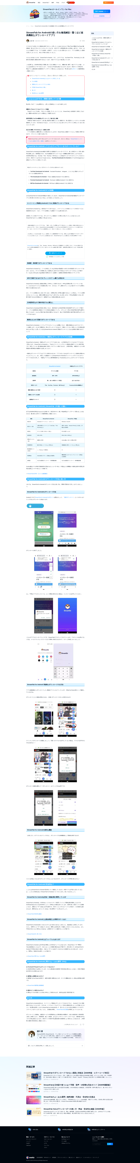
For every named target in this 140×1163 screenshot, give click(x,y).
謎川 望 (32, 41)
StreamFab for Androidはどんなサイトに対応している (46, 78)
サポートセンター (48, 1139)
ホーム (27, 26)
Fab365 (28, 1143)
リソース (46, 1141)
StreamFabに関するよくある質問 (36, 956)
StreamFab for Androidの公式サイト (44, 497)
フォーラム (46, 1145)
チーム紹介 (64, 1141)
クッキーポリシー (87, 1157)
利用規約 (54, 1157)
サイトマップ (96, 1157)
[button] (108, 2)
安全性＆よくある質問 (38, 93)
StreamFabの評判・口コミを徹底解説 (37, 473)
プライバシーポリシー (62, 1157)
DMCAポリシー (47, 1157)
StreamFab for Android (32, 245)
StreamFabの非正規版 (62, 1009)
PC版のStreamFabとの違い (39, 87)
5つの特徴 (34, 81)
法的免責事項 (40, 1157)
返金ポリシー (79, 1157)
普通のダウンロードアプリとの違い (41, 84)
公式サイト (75, 69)
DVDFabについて (66, 1139)
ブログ (63, 2)
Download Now (37, 506)
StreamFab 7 (46, 2)
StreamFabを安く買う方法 (35, 934)
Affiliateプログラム (66, 1143)
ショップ (28, 1141)
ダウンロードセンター (31, 1139)
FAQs (57, 2)
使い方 (34, 90)
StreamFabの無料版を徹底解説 (36, 985)
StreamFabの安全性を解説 (35, 914)
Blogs (32, 26)
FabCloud (28, 1145)
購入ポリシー (72, 1157)
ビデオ (45, 1143)
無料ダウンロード (69, 497)
